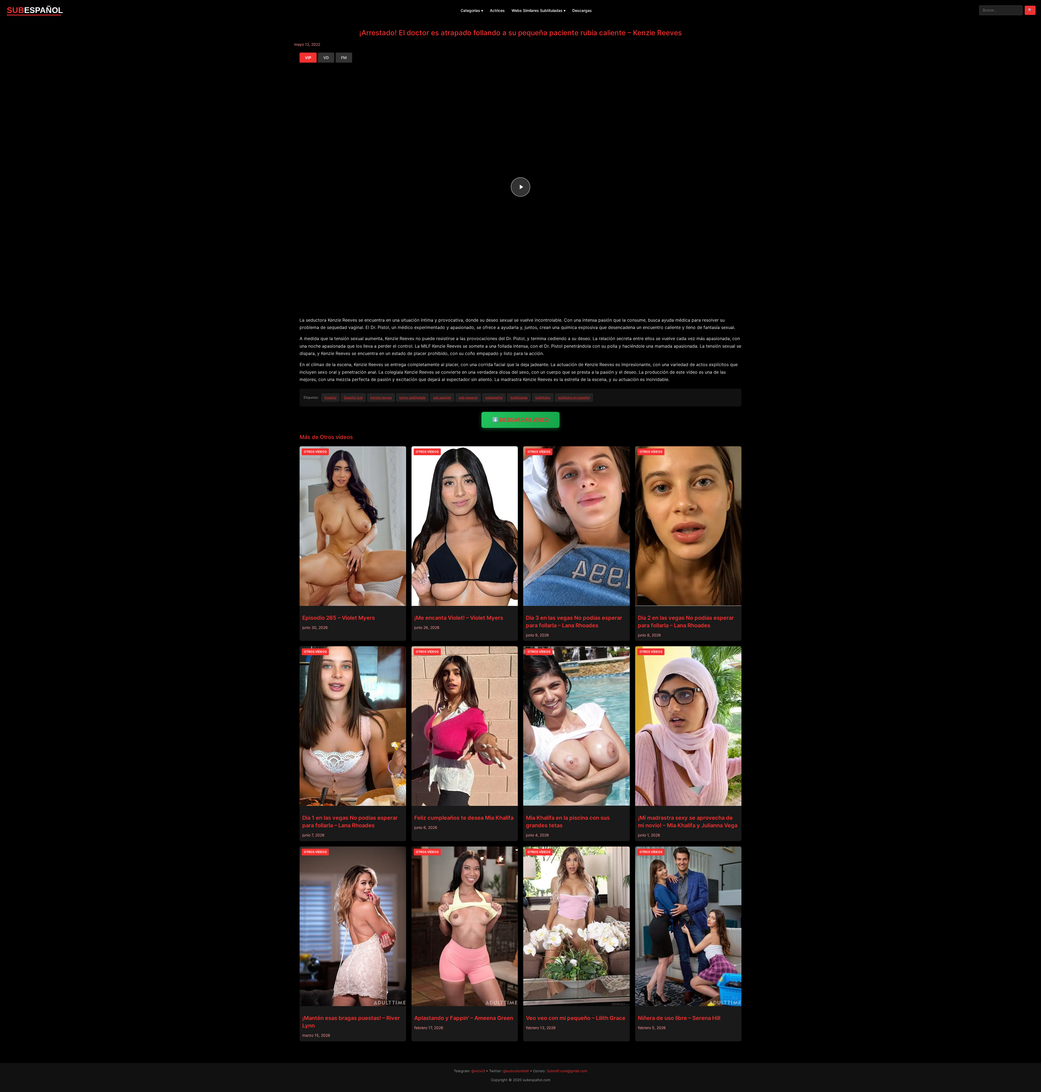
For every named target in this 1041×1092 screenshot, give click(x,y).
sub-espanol (468, 397)
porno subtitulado (412, 397)
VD (326, 57)
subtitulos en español (574, 397)
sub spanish (442, 397)
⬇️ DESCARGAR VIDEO (520, 419)
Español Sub (353, 397)
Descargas (582, 10)
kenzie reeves (381, 397)
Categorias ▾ (472, 10)
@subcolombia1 (516, 1071)
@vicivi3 (478, 1071)
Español (330, 397)
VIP (308, 57)
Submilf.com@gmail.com (567, 1071)
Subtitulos (542, 397)
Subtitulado (519, 397)
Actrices (497, 10)
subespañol (494, 397)
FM (344, 57)
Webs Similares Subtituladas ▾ (539, 10)
